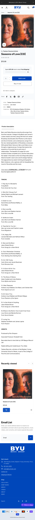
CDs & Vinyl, (16, 111)
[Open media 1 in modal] (17, 31)
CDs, (11, 111)
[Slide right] (33, 2)
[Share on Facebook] (7, 96)
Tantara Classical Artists (9, 51)
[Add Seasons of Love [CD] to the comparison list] (31, 410)
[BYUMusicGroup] (17, 452)
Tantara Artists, (24, 111)
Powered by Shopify (21, 517)
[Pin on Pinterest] (14, 96)
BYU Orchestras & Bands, (17, 109)
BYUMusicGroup (15, 517)
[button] (2, 7)
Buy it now (17, 83)
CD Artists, (27, 109)
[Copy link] (23, 96)
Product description (8, 126)
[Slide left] (1, 2)
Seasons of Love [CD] (9, 401)
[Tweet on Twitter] (10, 96)
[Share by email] (19, 97)
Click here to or (13, 169)
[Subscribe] (30, 437)
